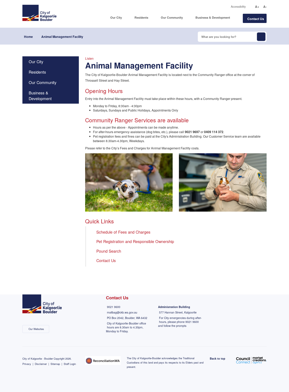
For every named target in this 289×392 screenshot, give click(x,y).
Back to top (217, 358)
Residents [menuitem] (37, 72)
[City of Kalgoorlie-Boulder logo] (39, 12)
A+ (257, 7)
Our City (116, 17)
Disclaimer (41, 364)
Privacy (26, 364)
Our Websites (36, 329)
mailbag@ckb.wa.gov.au (122, 312)
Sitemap (55, 364)
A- (265, 7)
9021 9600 (113, 307)
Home (28, 36)
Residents (141, 17)
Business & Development (212, 17)
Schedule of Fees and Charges (123, 232)
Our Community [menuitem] (42, 82)
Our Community (172, 17)
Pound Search (108, 251)
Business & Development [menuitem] (40, 95)
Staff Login (70, 364)
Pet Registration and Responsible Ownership (135, 241)
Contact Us (255, 18)
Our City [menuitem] (36, 61)
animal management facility (62, 36)
